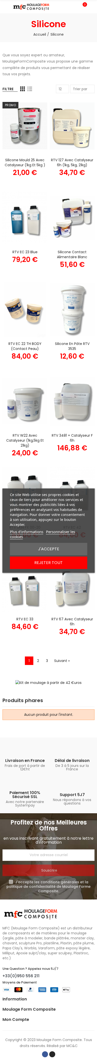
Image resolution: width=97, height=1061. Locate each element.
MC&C (72, 1045)
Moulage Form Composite (59, 1039)
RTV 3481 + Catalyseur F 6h (72, 438)
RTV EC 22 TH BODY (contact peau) (25, 346)
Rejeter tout (48, 563)
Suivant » (62, 660)
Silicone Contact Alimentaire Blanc (72, 254)
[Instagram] (52, 1054)
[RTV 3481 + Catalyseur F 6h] (72, 401)
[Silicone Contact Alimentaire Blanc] (72, 217)
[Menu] (4, 6)
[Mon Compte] (92, 6)
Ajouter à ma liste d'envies (35, 117)
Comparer (35, 107)
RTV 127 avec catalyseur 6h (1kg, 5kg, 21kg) (72, 162)
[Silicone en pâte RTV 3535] (72, 309)
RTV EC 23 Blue (25, 251)
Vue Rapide (35, 127)
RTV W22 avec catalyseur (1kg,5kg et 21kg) (25, 440)
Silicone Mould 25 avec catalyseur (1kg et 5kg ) (25, 162)
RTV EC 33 (24, 619)
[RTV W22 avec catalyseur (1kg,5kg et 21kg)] (24, 401)
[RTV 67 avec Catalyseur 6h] (72, 585)
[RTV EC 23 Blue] (24, 217)
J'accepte (48, 549)
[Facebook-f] (45, 1054)
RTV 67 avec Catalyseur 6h (72, 622)
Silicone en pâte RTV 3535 (72, 346)
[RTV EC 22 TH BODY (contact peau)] (24, 309)
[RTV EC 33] (24, 585)
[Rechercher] (74, 6)
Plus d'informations (26, 531)
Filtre (7, 88)
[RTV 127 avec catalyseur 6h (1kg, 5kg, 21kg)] (72, 126)
